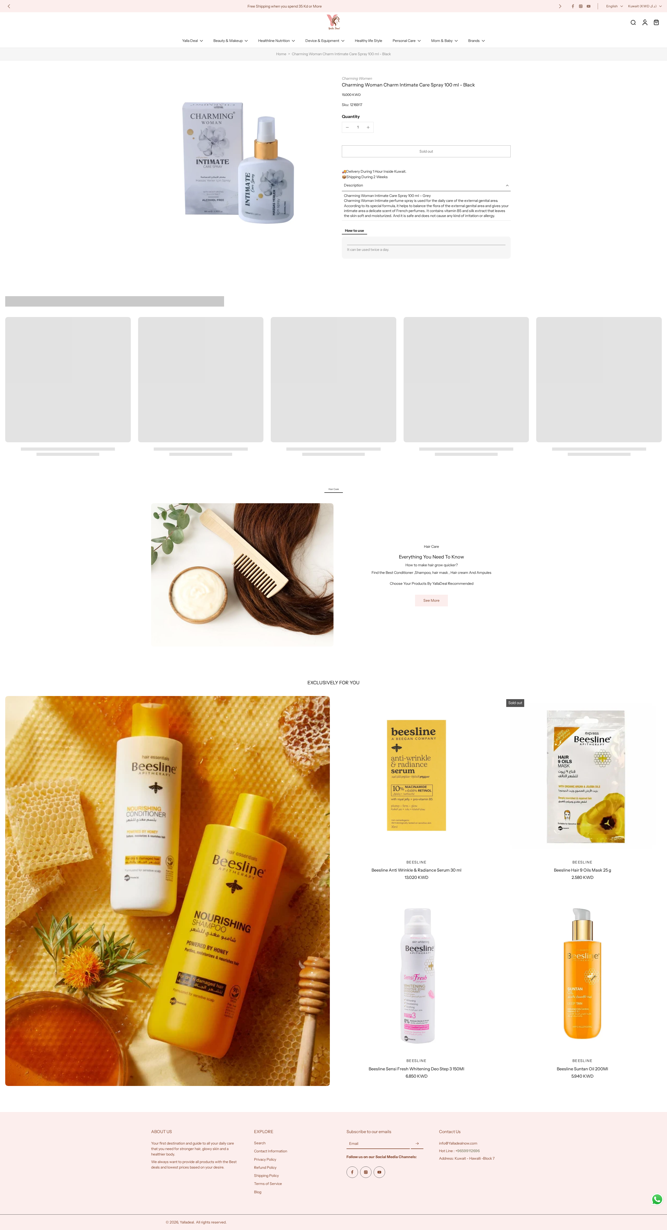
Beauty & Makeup (228, 40)
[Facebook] (573, 6)
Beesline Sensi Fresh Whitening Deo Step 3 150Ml (416, 1068)
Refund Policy (265, 1167)
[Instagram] (581, 6)
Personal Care (404, 40)
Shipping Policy (266, 1175)
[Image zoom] (238, 163)
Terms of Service (268, 1183)
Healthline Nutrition (274, 40)
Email (353, 1143)
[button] (426, 151)
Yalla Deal (190, 40)
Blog (257, 1192)
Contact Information (270, 1151)
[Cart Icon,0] (656, 22)
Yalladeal (187, 1222)
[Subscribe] (417, 1144)
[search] (633, 22)
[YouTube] (588, 6)
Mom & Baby (442, 40)
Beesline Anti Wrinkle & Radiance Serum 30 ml (416, 870)
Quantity (351, 116)
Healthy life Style (368, 40)
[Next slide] (560, 6)
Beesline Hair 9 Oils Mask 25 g (582, 870)
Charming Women (357, 78)
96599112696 (468, 1150)
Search (259, 1143)
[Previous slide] (9, 6)
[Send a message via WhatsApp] (657, 1199)
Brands (474, 40)
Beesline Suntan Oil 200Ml (582, 1068)
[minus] (347, 127)
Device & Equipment (322, 40)
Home (281, 54)
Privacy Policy (265, 1159)
